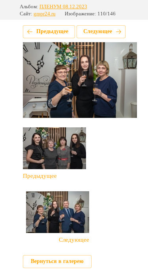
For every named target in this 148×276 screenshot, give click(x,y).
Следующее (97, 31)
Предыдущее (52, 31)
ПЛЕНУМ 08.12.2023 (63, 6)
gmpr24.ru (45, 14)
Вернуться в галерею (57, 261)
